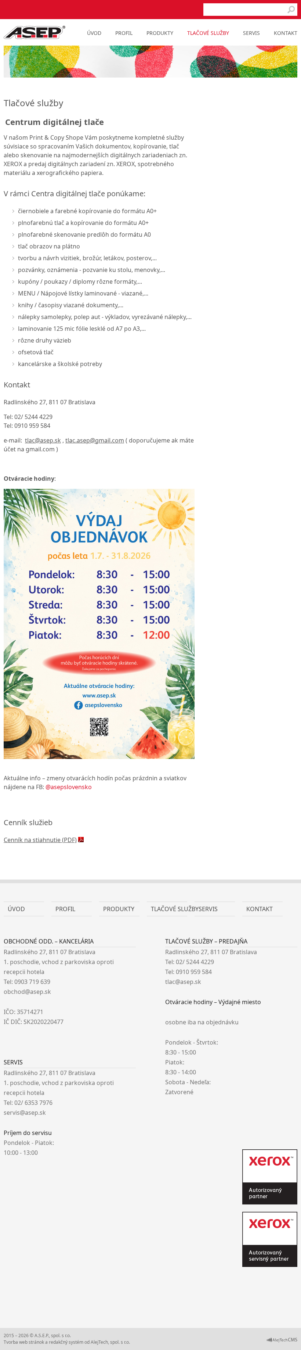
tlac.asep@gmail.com (94, 440)
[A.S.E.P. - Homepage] (34, 37)
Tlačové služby (208, 32)
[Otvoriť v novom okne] (282, 1341)
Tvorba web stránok (24, 1342)
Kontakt (285, 32)
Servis (251, 32)
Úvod (94, 32)
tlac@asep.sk (43, 440)
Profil (124, 32)
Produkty (159, 32)
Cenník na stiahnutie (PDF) (40, 840)
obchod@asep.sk (27, 992)
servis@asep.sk (25, 1113)
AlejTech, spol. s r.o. (110, 1342)
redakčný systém (66, 1342)
